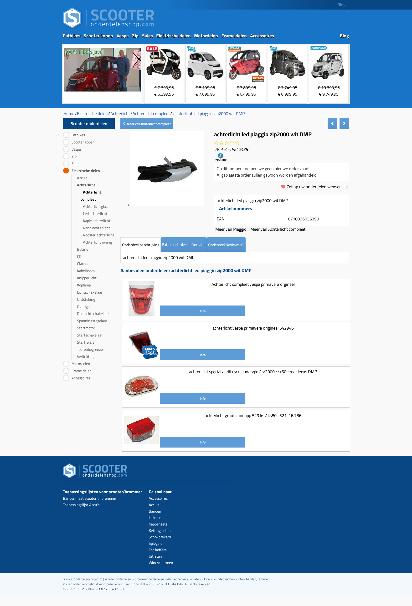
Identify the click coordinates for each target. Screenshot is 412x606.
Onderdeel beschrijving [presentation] (140, 245)
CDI (79, 256)
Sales (147, 35)
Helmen (155, 517)
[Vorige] (332, 123)
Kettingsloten (160, 530)
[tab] (141, 244)
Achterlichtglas (95, 206)
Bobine (82, 249)
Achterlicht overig (97, 242)
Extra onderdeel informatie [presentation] (184, 244)
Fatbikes (71, 35)
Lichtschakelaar (90, 292)
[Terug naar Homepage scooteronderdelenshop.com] (108, 28)
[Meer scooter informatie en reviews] (226, 143)
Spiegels (155, 543)
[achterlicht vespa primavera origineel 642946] (141, 358)
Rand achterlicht (96, 228)
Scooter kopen (98, 35)
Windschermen (161, 562)
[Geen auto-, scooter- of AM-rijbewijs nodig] (102, 92)
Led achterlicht (95, 213)
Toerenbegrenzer (90, 349)
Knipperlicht (87, 278)
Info (203, 310)
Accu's (82, 178)
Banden (155, 511)
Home (68, 113)
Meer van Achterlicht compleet (148, 123)
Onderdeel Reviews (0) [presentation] (226, 245)
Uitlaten (155, 556)
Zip (135, 35)
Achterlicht (86, 185)
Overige (83, 306)
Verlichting (85, 356)
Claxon (82, 263)
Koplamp (84, 285)
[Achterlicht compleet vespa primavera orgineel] (141, 314)
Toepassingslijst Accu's (81, 505)
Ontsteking (86, 299)
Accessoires (262, 35)
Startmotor (86, 328)
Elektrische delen (173, 35)
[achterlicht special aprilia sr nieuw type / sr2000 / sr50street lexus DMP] (141, 402)
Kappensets (158, 524)
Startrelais (85, 342)
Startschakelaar (90, 335)
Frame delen (234, 35)
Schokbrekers (160, 537)
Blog (341, 4)
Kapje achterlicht (96, 221)
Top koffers (157, 550)
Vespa (123, 35)
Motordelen (206, 35)
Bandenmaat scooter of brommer (89, 498)
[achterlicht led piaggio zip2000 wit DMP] (167, 204)
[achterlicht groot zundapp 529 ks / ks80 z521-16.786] (141, 446)
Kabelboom (86, 271)
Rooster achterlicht (98, 235)
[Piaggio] (221, 159)
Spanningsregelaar (92, 321)
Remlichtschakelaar (93, 313)
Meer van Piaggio (231, 229)
